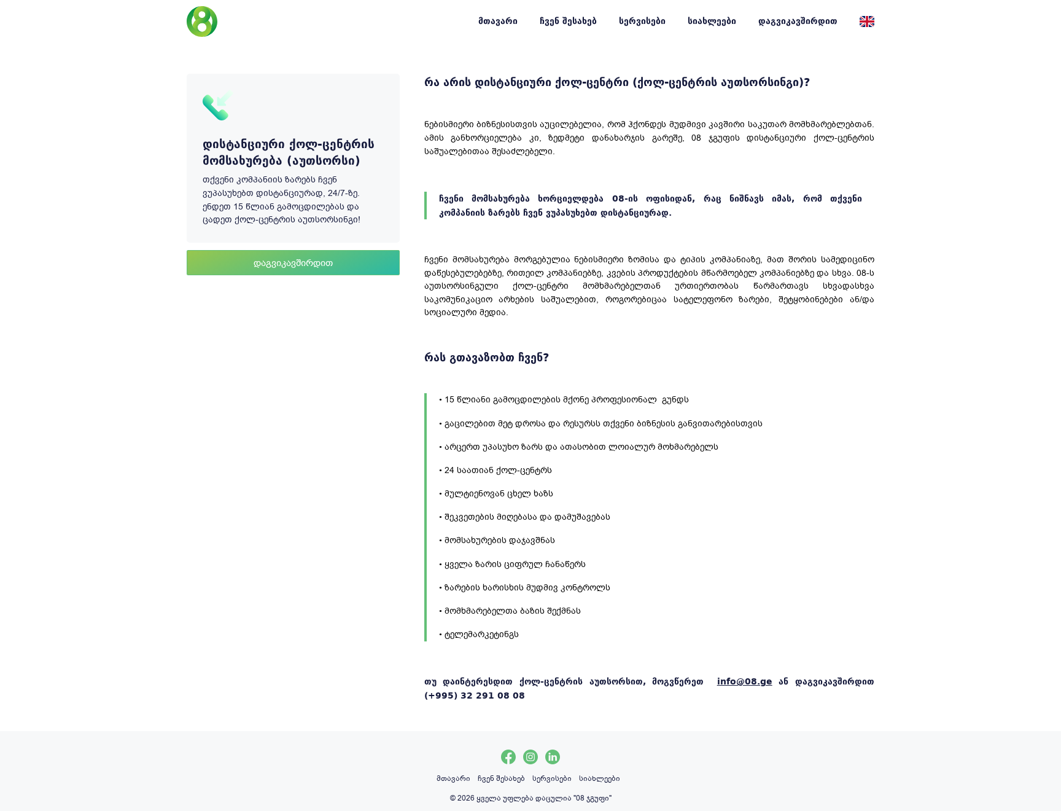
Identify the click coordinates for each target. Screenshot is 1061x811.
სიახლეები (712, 21)
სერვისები (642, 21)
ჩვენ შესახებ (568, 21)
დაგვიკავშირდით (798, 21)
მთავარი (498, 21)
